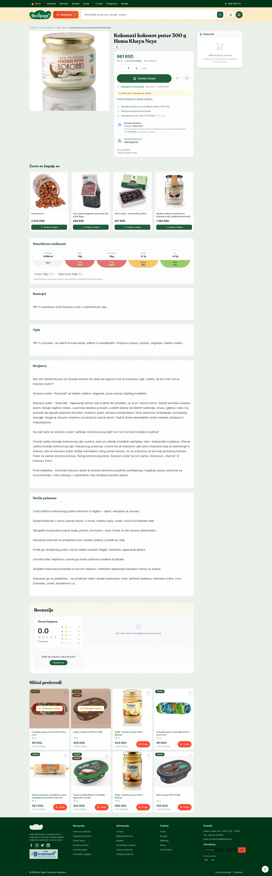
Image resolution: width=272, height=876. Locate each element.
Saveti (86, 3)
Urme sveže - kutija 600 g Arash (130, 213)
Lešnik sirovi (37, 213)
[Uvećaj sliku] (69, 71)
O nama (99, 3)
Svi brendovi (166, 849)
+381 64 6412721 (215, 835)
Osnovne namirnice (47, 28)
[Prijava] (230, 14)
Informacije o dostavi (126, 845)
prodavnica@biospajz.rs (220, 839)
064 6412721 (131, 142)
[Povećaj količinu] (136, 68)
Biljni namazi (62, 28)
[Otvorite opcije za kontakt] (265, 869)
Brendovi (64, 3)
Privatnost (238, 872)
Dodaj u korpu (51, 227)
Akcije (36, 3)
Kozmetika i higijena (82, 854)
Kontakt (124, 3)
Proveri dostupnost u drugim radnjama (134, 99)
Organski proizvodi (82, 836)
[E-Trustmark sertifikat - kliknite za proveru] (43, 854)
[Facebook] (31, 845)
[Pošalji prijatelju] (187, 78)
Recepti (75, 3)
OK (241, 850)
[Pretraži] (220, 15)
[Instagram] (37, 845)
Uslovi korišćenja (124, 849)
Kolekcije (51, 3)
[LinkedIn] (48, 845)
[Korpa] (239, 14)
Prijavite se (58, 662)
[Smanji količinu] (120, 68)
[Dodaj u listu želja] (177, 78)
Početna (32, 28)
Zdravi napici (79, 840)
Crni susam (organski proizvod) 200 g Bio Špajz (90, 215)
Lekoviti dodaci (80, 849)
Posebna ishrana (81, 845)
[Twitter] (42, 845)
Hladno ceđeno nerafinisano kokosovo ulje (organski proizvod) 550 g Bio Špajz (173, 215)
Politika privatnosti (124, 854)
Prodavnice (112, 3)
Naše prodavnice (124, 836)
